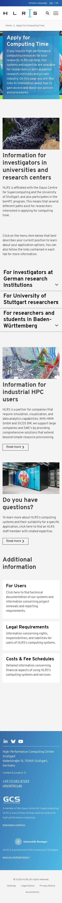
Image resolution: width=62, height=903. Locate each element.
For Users (16, 586)
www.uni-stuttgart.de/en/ (16, 857)
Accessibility (32, 892)
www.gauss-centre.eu (14, 825)
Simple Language (38, 3)
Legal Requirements (27, 627)
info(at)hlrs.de (12, 786)
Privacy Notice (47, 886)
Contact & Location (13, 773)
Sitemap (11, 886)
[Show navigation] (55, 13)
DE (57, 3)
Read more (13, 447)
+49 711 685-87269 (16, 781)
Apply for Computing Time (30, 25)
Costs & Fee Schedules (30, 659)
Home (9, 25)
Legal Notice (27, 886)
